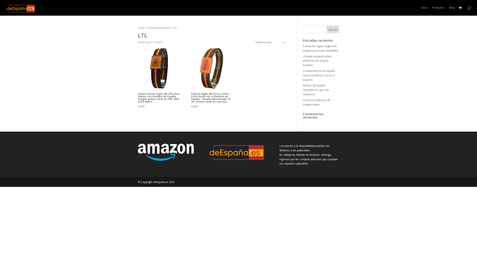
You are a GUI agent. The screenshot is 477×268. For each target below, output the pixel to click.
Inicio (424, 8)
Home (141, 27)
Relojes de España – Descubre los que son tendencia (316, 90)
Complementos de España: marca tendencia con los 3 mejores (319, 75)
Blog (452, 8)
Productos (438, 8)
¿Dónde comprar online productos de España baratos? (317, 61)
